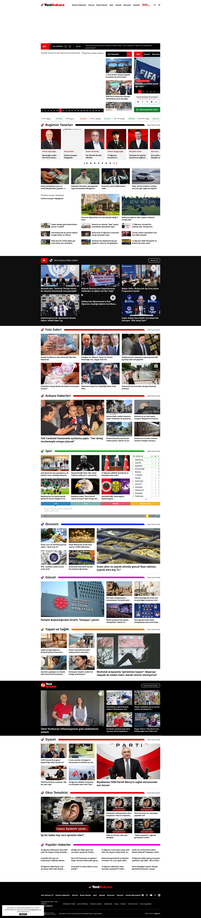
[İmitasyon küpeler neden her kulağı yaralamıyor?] (82, 662)
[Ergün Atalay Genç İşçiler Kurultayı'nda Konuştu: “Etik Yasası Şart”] (141, 305)
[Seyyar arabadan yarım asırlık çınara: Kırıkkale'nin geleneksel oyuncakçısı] (147, 697)
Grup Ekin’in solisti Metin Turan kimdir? (84, 867)
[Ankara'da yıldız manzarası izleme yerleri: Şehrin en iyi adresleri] (119, 429)
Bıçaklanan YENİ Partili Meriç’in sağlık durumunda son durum (127, 783)
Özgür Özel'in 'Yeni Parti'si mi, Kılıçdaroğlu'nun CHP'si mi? (146, 730)
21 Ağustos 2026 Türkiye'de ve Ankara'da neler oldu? (144, 242)
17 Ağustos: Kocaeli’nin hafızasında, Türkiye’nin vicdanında (142, 225)
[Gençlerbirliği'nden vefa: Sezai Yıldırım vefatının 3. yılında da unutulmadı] (85, 463)
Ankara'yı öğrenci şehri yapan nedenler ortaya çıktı (138, 218)
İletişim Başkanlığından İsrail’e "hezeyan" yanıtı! (70, 619)
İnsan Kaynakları (146, 904)
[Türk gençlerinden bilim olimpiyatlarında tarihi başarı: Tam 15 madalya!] (147, 610)
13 (78, 110)
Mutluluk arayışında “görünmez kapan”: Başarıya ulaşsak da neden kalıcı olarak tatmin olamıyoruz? (127, 673)
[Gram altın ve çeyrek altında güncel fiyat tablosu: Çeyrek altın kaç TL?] (128, 546)
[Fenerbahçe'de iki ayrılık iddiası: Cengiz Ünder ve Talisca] (45, 233)
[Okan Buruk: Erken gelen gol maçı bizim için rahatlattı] (45, 242)
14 (81, 110)
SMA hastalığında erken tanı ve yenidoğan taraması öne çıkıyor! (146, 599)
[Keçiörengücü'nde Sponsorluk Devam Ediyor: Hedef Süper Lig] (60, 305)
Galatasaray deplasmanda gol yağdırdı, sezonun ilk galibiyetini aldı (105, 242)
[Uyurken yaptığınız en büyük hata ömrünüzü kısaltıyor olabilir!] (54, 662)
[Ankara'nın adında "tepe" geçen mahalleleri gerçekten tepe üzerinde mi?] (86, 225)
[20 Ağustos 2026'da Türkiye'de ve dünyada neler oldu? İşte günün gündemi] (82, 773)
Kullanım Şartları (96, 904)
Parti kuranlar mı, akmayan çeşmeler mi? (146, 814)
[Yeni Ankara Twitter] (142, 102)
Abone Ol (154, 260)
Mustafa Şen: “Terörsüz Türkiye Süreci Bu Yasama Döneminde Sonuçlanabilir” (59, 289)
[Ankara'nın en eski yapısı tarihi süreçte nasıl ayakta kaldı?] (147, 407)
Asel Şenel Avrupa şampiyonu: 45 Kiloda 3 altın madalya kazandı (54, 474)
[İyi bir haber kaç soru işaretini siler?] (72, 814)
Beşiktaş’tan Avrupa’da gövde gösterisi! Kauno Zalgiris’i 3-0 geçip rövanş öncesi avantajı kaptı (53, 497)
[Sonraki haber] (69, 46)
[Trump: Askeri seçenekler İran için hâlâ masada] (126, 233)
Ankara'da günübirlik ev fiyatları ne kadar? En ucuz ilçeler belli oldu (115, 859)
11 (72, 110)
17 (90, 110)
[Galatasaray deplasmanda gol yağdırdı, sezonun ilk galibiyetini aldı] (86, 242)
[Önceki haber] (65, 46)
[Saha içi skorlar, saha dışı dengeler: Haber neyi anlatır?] (119, 826)
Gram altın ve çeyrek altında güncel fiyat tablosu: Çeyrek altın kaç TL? (126, 568)
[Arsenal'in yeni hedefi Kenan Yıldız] (116, 176)
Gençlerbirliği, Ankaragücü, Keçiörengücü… (113, 497)
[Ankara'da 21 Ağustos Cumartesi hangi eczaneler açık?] (86, 233)
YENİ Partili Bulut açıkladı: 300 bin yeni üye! (53, 783)
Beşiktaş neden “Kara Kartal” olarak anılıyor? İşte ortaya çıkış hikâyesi (84, 497)
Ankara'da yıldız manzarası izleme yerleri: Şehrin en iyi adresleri (117, 439)
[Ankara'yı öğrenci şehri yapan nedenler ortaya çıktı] (141, 204)
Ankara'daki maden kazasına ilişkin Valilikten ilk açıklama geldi (118, 417)
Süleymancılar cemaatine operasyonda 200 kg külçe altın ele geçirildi (140, 358)
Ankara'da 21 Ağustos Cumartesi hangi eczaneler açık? (105, 234)
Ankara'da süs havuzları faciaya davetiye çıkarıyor (139, 387)
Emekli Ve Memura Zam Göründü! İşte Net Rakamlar (58, 358)
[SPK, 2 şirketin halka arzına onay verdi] (54, 557)
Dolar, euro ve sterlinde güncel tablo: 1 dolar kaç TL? (53, 546)
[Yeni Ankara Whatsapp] (156, 102)
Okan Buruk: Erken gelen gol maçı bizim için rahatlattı (63, 242)
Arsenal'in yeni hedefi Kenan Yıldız (114, 187)
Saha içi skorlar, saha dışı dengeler (116, 836)
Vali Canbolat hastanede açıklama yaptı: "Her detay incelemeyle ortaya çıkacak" (72, 440)
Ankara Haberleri (79, 5)
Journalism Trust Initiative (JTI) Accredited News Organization (80, 914)
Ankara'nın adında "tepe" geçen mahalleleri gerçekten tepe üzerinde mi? (105, 225)
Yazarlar (136, 5)
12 (75, 110)
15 (84, 110)
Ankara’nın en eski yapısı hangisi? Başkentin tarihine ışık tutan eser (146, 417)
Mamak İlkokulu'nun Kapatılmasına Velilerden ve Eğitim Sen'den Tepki (98, 289)
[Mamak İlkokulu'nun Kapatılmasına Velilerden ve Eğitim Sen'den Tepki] (100, 275)
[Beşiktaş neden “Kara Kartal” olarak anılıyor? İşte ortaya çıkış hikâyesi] (85, 486)
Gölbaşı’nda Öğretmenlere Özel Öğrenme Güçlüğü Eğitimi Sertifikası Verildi (98, 302)
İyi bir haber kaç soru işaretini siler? (62, 835)
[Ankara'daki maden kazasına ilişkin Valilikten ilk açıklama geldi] (119, 407)
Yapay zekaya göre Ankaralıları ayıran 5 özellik (64, 225)
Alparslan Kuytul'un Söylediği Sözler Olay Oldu (98, 387)
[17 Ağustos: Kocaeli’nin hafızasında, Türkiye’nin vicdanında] (126, 225)
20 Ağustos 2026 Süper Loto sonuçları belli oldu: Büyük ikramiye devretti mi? (52, 867)
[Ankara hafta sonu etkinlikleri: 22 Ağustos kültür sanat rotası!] (72, 80)
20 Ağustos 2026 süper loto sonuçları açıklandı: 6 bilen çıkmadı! (82, 851)
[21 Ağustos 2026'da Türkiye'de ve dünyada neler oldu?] (116, 463)
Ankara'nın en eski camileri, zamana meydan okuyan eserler (146, 439)
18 (93, 110)
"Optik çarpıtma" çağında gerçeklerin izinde (145, 836)
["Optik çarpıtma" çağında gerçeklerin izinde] (147, 826)
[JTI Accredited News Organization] (49, 913)
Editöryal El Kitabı (69, 904)
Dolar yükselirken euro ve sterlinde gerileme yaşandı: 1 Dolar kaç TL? (53, 187)
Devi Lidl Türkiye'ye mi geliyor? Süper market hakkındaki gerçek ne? (85, 859)
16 (87, 110)
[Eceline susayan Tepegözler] (60, 195)
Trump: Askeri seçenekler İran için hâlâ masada (144, 234)
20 (99, 110)
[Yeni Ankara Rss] (159, 895)
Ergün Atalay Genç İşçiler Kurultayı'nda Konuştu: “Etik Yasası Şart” (140, 319)
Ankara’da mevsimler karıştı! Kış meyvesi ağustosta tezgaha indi (81, 568)
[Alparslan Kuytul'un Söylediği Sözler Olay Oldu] (100, 373)
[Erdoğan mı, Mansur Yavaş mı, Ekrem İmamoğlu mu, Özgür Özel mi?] (100, 344)
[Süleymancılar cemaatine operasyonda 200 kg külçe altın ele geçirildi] (141, 344)
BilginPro (157, 913)
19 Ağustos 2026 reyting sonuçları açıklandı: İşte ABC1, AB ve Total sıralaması (146, 859)
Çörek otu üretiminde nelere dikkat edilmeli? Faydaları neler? (145, 851)
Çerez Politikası (82, 904)
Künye (116, 904)
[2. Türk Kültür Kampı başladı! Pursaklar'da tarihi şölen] (119, 65)
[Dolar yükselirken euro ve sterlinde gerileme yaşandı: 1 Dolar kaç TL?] (55, 176)
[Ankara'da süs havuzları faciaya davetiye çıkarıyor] (141, 373)
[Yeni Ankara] (52, 5)
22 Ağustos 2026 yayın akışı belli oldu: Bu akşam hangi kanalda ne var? (55, 851)
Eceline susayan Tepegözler (52, 198)
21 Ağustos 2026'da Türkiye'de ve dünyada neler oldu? (115, 474)
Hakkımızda (108, 904)
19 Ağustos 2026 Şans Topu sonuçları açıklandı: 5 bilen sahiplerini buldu (113, 867)
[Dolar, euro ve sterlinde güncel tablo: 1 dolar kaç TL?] (54, 535)
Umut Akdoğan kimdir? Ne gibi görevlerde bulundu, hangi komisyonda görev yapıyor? (145, 867)
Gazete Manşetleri (133, 895)
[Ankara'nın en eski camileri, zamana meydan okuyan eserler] (147, 429)
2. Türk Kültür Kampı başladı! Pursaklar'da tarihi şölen (118, 76)
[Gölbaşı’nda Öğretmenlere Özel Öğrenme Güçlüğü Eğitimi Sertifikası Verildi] (100, 296)
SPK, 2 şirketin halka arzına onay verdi (52, 568)
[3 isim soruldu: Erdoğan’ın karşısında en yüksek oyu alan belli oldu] (82, 751)
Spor (111, 5)
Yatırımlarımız (133, 904)
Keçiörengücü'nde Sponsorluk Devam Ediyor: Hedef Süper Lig (58, 319)
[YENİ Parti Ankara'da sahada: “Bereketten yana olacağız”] (119, 87)
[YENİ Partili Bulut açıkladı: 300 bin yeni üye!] (54, 773)
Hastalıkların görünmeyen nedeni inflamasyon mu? (117, 708)
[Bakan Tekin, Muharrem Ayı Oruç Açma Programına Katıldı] (141, 275)
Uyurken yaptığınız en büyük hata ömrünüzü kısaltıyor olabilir (53, 673)
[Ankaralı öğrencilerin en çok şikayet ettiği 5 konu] (100, 204)
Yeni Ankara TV (47, 895)
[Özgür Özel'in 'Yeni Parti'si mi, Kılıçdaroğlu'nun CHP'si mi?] (147, 719)
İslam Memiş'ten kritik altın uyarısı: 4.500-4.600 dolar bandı (80, 546)
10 (69, 110)
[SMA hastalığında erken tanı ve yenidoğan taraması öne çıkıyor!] (147, 588)
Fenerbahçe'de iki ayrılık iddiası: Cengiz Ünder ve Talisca (64, 234)
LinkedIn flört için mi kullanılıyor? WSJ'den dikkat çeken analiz (52, 859)
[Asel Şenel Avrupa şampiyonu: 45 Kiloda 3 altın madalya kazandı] (55, 463)
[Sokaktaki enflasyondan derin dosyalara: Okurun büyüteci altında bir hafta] (119, 804)
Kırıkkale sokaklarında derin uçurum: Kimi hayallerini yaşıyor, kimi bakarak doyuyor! (118, 730)
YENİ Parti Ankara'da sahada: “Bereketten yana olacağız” (107, 47)
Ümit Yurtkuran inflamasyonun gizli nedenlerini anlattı (69, 730)
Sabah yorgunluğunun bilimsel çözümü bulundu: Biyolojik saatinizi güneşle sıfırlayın (52, 651)
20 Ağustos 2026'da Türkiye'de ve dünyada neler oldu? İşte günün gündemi (81, 783)
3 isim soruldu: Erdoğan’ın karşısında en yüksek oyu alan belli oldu (81, 761)
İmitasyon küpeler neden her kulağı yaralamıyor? (81, 673)
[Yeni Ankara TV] (146, 5)
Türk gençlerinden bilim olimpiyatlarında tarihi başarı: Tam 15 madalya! (147, 621)
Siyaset (118, 5)
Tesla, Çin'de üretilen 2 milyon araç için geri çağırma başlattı (144, 187)
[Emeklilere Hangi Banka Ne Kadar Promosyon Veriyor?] (60, 373)
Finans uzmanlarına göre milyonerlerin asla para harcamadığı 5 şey (79, 651)
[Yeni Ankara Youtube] (151, 102)
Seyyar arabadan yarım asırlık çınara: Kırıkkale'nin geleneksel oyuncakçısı (146, 708)
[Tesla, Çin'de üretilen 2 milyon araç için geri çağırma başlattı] (146, 176)
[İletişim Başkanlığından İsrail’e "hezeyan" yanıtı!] (72, 599)
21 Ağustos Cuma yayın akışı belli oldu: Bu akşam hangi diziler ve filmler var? (115, 851)
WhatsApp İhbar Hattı (149, 109)
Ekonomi (127, 5)
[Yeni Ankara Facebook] (138, 102)
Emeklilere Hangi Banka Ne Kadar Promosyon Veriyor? (60, 387)
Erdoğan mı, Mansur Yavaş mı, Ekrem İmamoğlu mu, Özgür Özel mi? (97, 358)
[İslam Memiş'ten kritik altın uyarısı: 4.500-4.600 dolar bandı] (82, 535)
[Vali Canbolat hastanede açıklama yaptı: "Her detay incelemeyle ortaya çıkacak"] (72, 417)
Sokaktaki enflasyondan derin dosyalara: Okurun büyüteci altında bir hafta (119, 814)
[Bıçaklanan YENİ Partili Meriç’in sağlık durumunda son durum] (128, 761)
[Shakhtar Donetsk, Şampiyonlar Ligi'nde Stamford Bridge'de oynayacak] (85, 176)
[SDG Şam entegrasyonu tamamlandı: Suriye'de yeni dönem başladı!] (119, 588)
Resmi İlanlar (102, 5)
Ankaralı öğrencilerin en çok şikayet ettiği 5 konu (99, 218)
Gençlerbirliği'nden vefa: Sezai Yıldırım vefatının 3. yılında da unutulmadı (83, 474)
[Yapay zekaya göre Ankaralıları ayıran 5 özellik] (45, 225)
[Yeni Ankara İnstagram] (147, 102)
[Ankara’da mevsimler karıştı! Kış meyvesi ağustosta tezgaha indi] (82, 557)
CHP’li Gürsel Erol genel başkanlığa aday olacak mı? (52, 761)
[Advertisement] (31, 43)
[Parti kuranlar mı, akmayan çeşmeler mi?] (147, 804)
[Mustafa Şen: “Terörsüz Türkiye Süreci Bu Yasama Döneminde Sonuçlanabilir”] (60, 275)
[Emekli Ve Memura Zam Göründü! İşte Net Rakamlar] (60, 344)
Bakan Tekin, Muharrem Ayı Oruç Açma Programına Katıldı (140, 289)
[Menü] (158, 5)
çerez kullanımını (33, 910)
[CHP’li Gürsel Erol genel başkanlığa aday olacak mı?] (54, 751)
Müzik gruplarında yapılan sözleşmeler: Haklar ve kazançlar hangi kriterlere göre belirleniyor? (117, 621)
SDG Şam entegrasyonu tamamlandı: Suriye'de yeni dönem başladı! (117, 599)
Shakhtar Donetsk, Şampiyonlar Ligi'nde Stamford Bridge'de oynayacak (84, 187)
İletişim (123, 904)
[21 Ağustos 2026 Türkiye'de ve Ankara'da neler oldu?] (126, 242)
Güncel (91, 5)
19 (96, 110)
